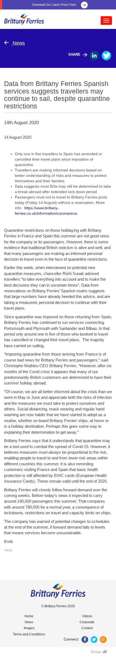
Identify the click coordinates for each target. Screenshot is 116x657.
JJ (105, 652)
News (18, 43)
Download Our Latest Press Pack (54, 4)
